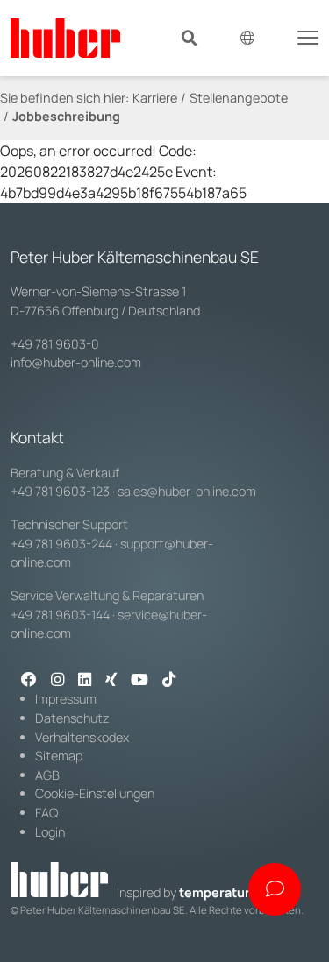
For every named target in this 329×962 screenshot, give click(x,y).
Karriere (154, 97)
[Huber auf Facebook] (29, 680)
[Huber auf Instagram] (57, 680)
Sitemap (58, 755)
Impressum (66, 698)
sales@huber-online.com (187, 491)
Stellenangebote (239, 97)
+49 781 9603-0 (55, 344)
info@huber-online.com (76, 362)
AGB (47, 775)
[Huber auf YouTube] (139, 680)
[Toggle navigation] (307, 36)
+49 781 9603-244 (61, 543)
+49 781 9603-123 (60, 491)
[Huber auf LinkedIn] (84, 680)
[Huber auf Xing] (111, 680)
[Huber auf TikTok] (168, 680)
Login (50, 832)
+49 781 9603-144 (60, 614)
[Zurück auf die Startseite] (65, 38)
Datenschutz (72, 718)
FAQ (46, 812)
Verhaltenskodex (82, 737)
